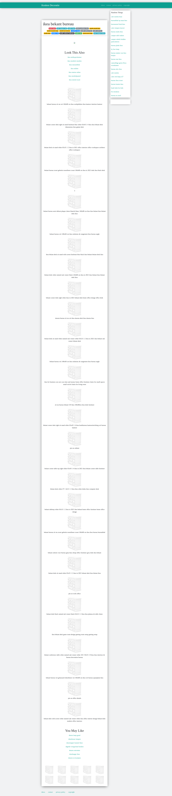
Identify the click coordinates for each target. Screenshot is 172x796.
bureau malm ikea (117, 32)
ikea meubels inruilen (75, 61)
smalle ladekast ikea (86, 31)
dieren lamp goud (74, 735)
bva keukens (115, 92)
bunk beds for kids (117, 88)
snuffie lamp (71, 28)
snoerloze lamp (75, 31)
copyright (127, 5)
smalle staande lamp (52, 31)
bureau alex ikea (116, 69)
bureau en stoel (116, 95)
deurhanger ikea (74, 754)
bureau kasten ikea (117, 84)
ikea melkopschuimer (75, 57)
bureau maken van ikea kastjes (118, 54)
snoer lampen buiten (99, 33)
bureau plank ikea (117, 45)
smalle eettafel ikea (95, 28)
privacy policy (117, 5)
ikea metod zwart (74, 80)
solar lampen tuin (62, 28)
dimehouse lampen (74, 739)
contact (108, 5)
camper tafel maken (117, 35)
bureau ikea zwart (117, 80)
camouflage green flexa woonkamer (118, 64)
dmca (103, 5)
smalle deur (47, 33)
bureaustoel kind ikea (118, 24)
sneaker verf (55, 33)
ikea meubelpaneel (75, 76)
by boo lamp (115, 49)
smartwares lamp (87, 33)
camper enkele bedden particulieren (118, 40)
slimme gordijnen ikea (82, 28)
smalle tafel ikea (97, 31)
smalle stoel (78, 33)
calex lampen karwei (118, 28)
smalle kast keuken (65, 31)
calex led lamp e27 (117, 77)
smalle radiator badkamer (67, 33)
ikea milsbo (74, 68)
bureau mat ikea (116, 59)
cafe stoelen (115, 73)
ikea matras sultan (74, 72)
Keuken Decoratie (50, 5)
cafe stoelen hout (116, 17)
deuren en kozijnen (74, 758)
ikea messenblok (74, 65)
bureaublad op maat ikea (119, 20)
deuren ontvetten (74, 750)
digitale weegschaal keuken (74, 747)
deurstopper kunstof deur (74, 743)
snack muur (52, 28)
